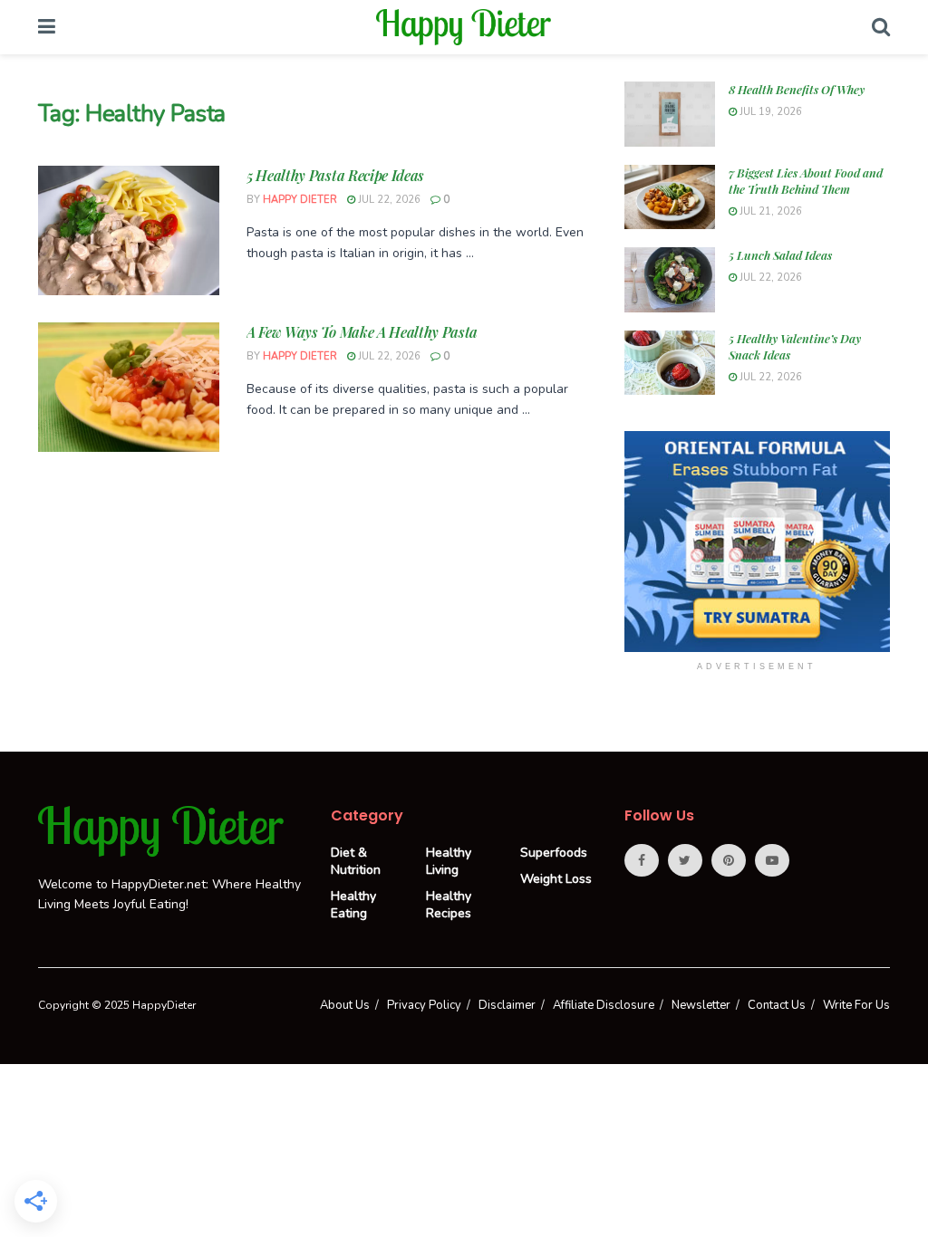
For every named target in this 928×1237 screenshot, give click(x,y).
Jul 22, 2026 (387, 199)
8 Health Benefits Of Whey (797, 89)
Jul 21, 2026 (769, 211)
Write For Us (856, 1005)
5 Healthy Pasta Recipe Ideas (335, 175)
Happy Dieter (300, 199)
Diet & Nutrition (356, 861)
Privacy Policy (424, 1005)
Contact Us (777, 1005)
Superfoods (553, 852)
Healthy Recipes (448, 904)
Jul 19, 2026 (769, 112)
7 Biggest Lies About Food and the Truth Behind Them (806, 181)
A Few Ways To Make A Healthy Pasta (362, 331)
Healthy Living (448, 861)
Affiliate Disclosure (603, 1005)
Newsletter (701, 1005)
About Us (345, 1005)
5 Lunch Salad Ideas (780, 255)
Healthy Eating (353, 904)
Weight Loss (556, 878)
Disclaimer (507, 1005)
